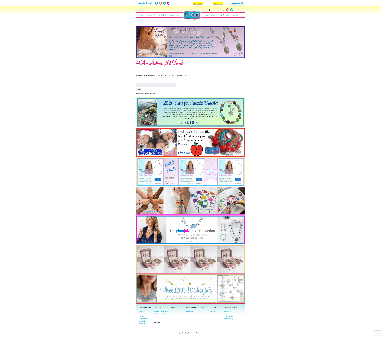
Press (211, 314)
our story (213, 311)
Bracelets (142, 314)
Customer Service (230, 307)
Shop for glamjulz (145, 307)
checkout (217, 10)
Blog (206, 15)
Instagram (160, 3)
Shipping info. (228, 316)
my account (205, 10)
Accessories (143, 319)
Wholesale (142, 323)
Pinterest (168, 3)
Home (141, 15)
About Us (214, 15)
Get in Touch (228, 311)
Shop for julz (151, 15)
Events (173, 307)
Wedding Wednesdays (160, 311)
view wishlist (237, 10)
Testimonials (190, 311)
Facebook (156, 3)
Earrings (141, 316)
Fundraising (142, 321)
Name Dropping (174, 15)
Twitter (164, 3)
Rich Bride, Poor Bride (160, 314)
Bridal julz (162, 15)
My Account (228, 314)
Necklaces (142, 311)
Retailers (235, 15)
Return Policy (228, 319)
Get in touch (225, 15)
